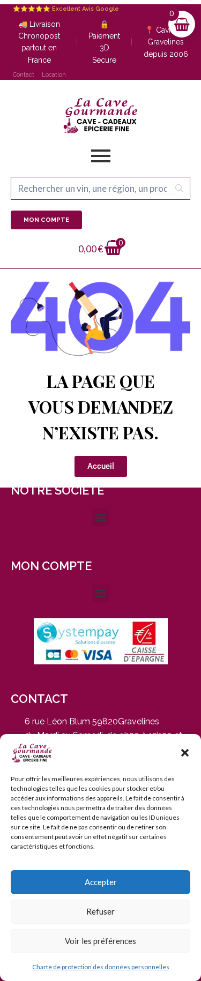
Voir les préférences (100, 941)
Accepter (101, 882)
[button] (185, 752)
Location (54, 74)
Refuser (100, 911)
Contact (23, 74)
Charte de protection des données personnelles (100, 967)
